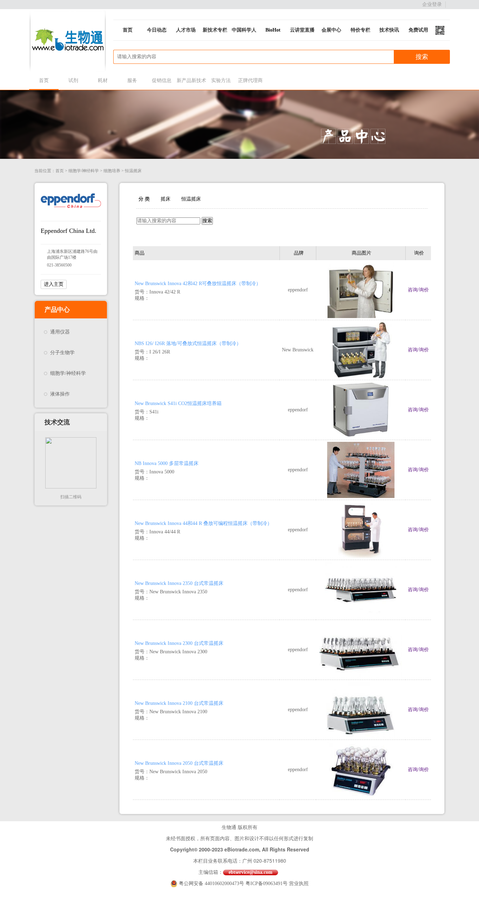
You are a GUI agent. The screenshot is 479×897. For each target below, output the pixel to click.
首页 (128, 30)
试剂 (73, 80)
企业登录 (432, 4)
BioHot (273, 30)
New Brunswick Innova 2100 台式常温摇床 (179, 703)
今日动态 (157, 30)
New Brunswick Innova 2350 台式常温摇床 (179, 583)
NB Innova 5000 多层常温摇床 (166, 463)
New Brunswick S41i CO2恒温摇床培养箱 (178, 403)
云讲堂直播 (302, 30)
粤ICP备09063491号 (266, 883)
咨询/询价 (418, 289)
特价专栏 (360, 30)
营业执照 (299, 883)
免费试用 (418, 30)
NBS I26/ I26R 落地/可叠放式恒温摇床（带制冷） (188, 343)
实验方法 (221, 80)
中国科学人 (244, 30)
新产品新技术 (191, 80)
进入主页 (53, 284)
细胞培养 (111, 170)
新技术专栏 (215, 30)
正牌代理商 (250, 80)
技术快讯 (389, 30)
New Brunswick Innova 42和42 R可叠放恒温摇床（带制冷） (198, 283)
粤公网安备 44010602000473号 (212, 883)
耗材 (103, 80)
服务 (132, 80)
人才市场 (186, 30)
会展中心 (331, 30)
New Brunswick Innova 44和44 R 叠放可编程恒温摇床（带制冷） (203, 523)
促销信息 (161, 80)
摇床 (165, 199)
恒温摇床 (133, 170)
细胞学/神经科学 (83, 170)
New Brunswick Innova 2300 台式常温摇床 (179, 643)
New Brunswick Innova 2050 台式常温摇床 (179, 763)
